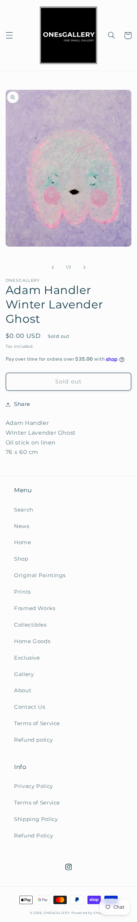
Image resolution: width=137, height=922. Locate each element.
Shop (21, 559)
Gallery (24, 674)
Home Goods (32, 641)
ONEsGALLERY (57, 913)
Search (23, 510)
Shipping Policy (36, 819)
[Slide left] (52, 267)
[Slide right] (84, 267)
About (22, 690)
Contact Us (29, 707)
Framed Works (35, 608)
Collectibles (30, 625)
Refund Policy (33, 836)
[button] (9, 35)
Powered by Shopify (89, 913)
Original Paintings (39, 575)
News (22, 526)
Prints (22, 592)
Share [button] (22, 404)
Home (22, 542)
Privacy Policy (33, 786)
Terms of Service (37, 723)
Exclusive (27, 658)
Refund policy (33, 740)
